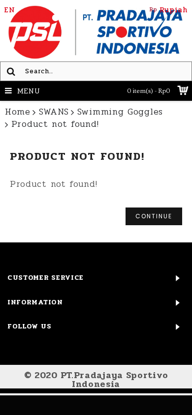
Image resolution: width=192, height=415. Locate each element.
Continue (153, 216)
